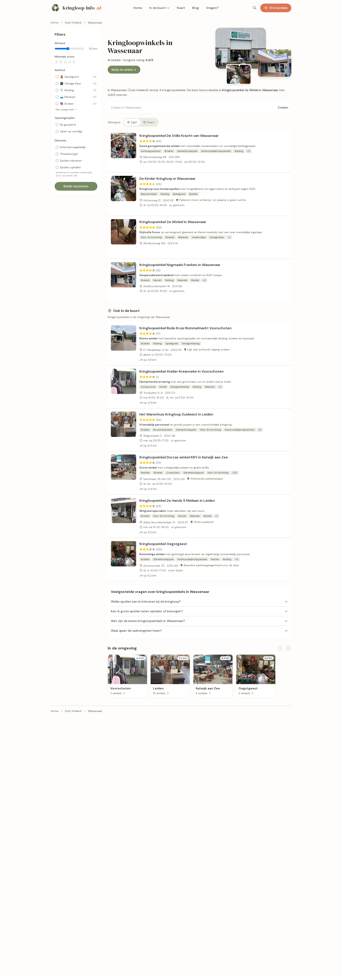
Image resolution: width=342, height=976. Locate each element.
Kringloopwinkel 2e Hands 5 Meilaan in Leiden (177, 500)
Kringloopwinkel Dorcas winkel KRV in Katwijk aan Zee (183, 457)
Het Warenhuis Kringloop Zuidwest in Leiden (176, 414)
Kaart (181, 8)
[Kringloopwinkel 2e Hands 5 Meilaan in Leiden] (123, 516)
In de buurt (157, 8)
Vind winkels (278, 8)
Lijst (134, 122)
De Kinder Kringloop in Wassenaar (167, 178)
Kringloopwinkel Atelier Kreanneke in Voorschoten (181, 371)
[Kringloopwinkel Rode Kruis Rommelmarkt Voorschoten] (123, 343)
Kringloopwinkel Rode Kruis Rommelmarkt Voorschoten (185, 328)
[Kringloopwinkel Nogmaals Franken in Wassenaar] (123, 280)
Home (137, 8)
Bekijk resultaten (76, 186)
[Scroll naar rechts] (288, 648)
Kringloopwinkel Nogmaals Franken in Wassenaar (179, 264)
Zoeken (283, 107)
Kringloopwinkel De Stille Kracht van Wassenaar (179, 135)
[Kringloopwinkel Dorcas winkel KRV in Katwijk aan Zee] (123, 472)
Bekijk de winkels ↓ (124, 69)
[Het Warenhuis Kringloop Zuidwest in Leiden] (123, 430)
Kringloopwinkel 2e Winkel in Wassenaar (172, 222)
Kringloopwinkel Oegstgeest (163, 543)
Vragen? (212, 8)
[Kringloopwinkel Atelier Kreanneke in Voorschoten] (123, 387)
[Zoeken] (255, 8)
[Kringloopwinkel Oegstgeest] (123, 559)
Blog (195, 8)
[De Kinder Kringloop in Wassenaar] (123, 194)
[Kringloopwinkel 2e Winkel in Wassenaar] (123, 237)
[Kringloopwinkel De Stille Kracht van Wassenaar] (123, 151)
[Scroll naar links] (280, 648)
